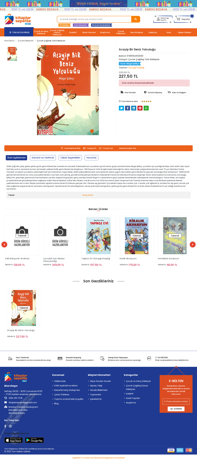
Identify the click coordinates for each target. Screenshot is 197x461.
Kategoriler (131, 375)
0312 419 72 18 (15, 398)
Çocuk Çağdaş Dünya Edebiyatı (137, 387)
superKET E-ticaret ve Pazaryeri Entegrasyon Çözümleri (98, 457)
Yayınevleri (95, 394)
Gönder (178, 408)
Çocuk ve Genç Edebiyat (138, 381)
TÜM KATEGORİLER (20, 32)
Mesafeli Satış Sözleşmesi (67, 390)
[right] (192, 244)
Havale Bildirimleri (98, 390)
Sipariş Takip (96, 385)
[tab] (16, 157)
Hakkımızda (60, 381)
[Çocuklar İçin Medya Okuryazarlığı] (60, 235)
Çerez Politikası (61, 394)
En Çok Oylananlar (101, 25)
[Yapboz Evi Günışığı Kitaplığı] (98, 235)
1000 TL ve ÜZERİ (13, 9)
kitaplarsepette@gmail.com (22, 402)
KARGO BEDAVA (38, 9)
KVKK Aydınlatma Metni (65, 385)
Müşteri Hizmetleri (99, 375)
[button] (183, 19)
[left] (4, 244)
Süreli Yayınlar (133, 398)
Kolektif (129, 393)
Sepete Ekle (61, 270)
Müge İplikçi (87, 195)
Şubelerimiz (96, 399)
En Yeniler (64, 25)
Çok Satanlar (80, 25)
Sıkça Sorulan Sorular (100, 381)
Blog (56, 403)
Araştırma (131, 402)
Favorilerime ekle (129, 101)
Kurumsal (58, 375)
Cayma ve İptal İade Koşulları (68, 399)
